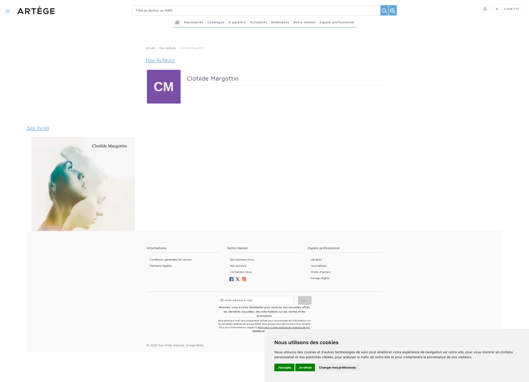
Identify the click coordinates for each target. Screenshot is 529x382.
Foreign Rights (320, 278)
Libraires (316, 259)
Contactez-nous (241, 272)
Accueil (150, 48)
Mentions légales (161, 265)
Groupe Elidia (194, 345)
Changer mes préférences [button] (337, 367)
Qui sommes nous (242, 259)
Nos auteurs (238, 265)
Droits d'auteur (321, 272)
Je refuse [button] (305, 367)
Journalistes (319, 265)
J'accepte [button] (284, 367)
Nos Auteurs (168, 48)
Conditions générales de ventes (171, 259)
